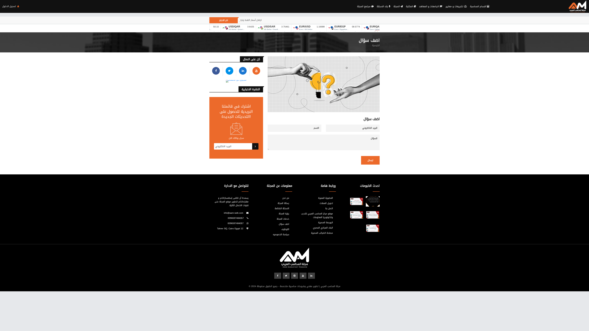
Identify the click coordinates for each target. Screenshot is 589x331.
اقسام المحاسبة (478, 6)
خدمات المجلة (283, 219)
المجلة (396, 6)
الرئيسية (376, 45)
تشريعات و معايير (455, 6)
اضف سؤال (284, 224)
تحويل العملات (326, 203)
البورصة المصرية (325, 222)
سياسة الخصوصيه (281, 234)
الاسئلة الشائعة (282, 208)
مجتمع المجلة (364, 6)
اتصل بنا (329, 208)
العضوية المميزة (325, 198)
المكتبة (410, 6)
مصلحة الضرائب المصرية (322, 233)
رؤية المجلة (284, 214)
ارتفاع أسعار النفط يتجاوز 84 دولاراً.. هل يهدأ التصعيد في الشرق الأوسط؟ (244, 20)
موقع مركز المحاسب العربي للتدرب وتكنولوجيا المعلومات (317, 215)
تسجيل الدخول (9, 6)
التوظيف (285, 229)
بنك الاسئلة (383, 6)
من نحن (285, 198)
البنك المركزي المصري (323, 228)
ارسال (370, 160)
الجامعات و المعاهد (429, 6)
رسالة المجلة (283, 203)
